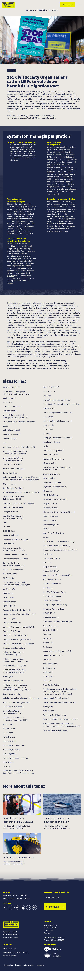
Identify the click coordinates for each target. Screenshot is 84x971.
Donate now (67, 5)
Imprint (18, 965)
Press (15, 895)
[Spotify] (34, 907)
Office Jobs (7, 895)
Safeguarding (28, 965)
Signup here (52, 906)
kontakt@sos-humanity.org (54, 937)
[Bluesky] (16, 907)
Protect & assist (9, 898)
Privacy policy (8, 965)
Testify (19, 898)
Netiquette (40, 965)
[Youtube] (28, 907)
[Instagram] (5, 907)
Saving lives (23, 895)
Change (26, 898)
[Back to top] (80, 965)
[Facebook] (11, 907)
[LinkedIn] (22, 907)
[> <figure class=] (62, 955)
